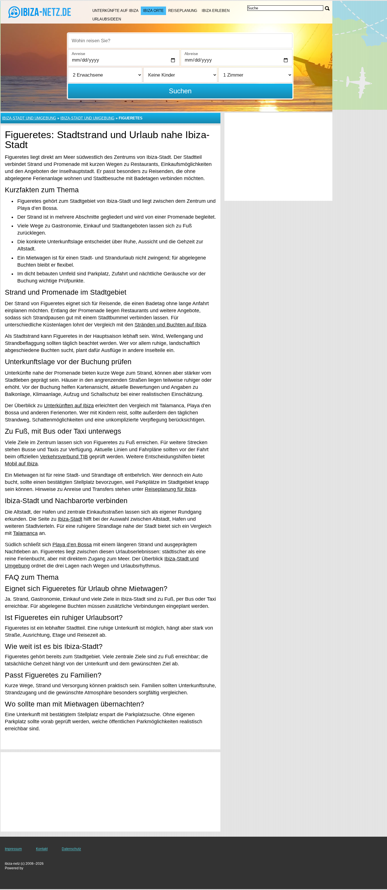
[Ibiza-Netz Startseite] (39, 11)
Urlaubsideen (106, 19)
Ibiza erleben (215, 11)
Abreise (191, 53)
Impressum (13, 849)
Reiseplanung (182, 11)
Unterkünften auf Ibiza (69, 405)
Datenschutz (71, 849)
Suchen (180, 91)
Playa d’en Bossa (72, 544)
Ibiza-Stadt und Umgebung (29, 118)
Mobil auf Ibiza (21, 464)
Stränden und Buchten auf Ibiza (170, 325)
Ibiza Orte (153, 11)
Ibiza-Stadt (70, 519)
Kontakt (42, 849)
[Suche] (327, 8)
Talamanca (25, 533)
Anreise (78, 53)
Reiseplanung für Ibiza (170, 489)
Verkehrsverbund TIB (64, 456)
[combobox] (180, 40)
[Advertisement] (110, 792)
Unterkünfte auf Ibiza (115, 11)
